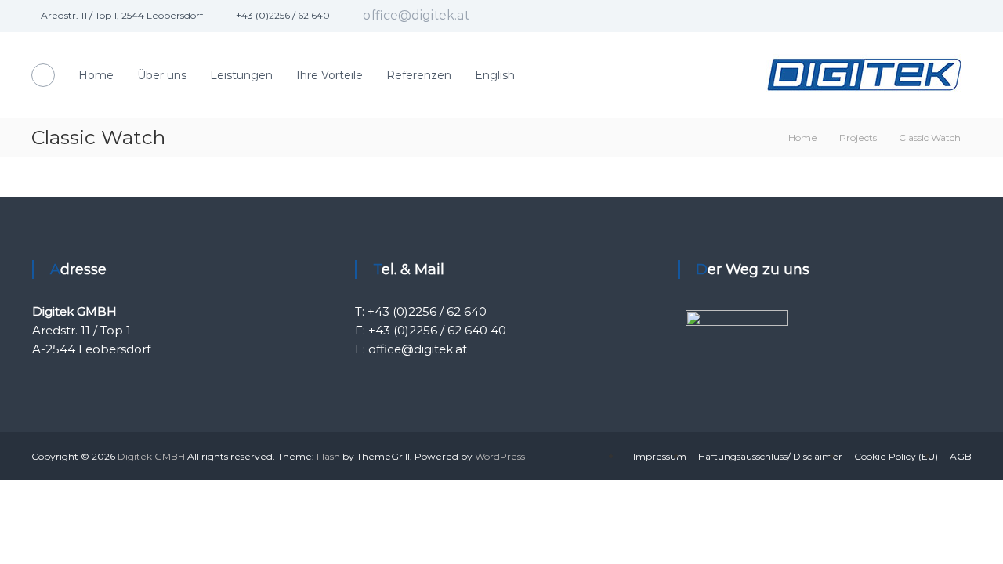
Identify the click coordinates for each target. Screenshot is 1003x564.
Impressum (659, 456)
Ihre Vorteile (329, 75)
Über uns (161, 75)
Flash (328, 456)
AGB (961, 456)
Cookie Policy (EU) (896, 456)
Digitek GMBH (151, 456)
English (495, 75)
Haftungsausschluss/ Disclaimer (770, 456)
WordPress (500, 456)
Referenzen (418, 75)
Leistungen (241, 75)
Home (96, 75)
